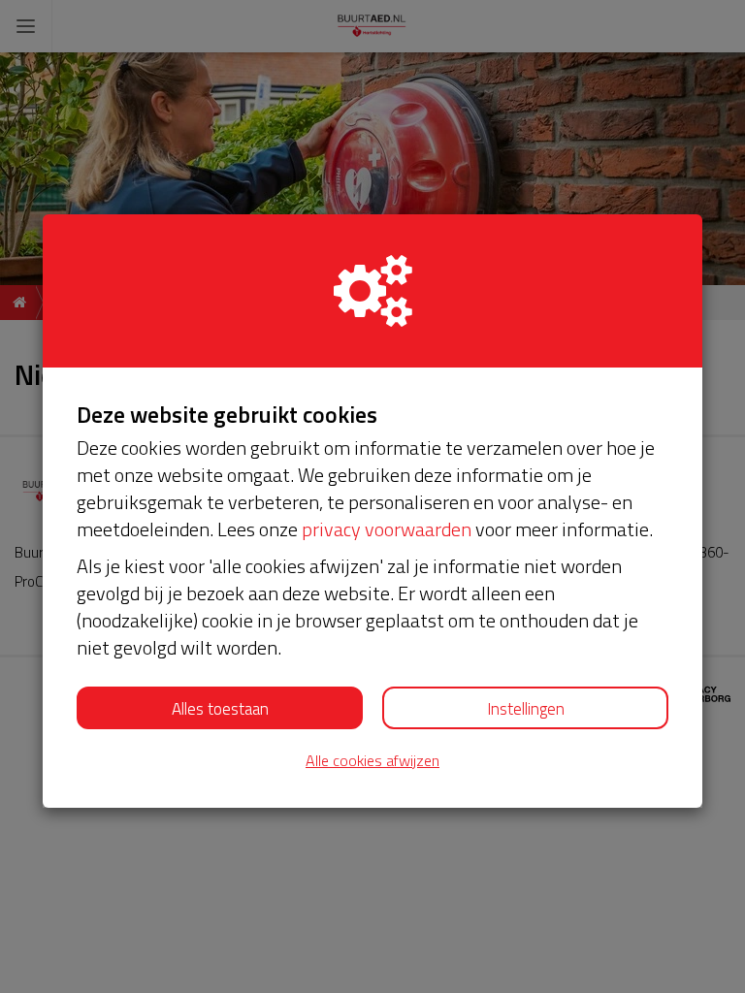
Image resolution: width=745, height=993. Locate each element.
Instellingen (526, 708)
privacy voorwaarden (386, 529)
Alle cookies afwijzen (372, 761)
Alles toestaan (220, 708)
